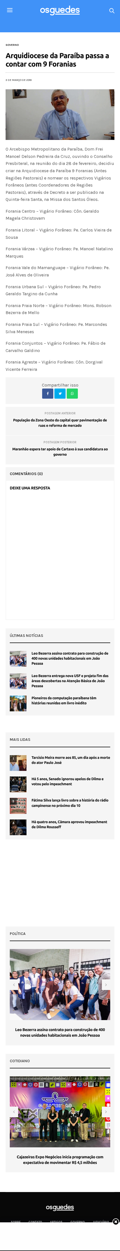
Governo (12, 45)
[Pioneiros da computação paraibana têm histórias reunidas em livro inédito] (18, 703)
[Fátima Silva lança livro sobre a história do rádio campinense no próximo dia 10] (18, 806)
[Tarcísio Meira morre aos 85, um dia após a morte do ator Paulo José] (18, 763)
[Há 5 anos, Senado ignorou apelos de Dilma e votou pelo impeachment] (18, 784)
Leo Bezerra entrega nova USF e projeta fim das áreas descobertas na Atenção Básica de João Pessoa (70, 681)
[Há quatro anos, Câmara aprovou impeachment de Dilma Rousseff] (18, 827)
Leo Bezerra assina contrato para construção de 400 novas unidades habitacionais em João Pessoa (70, 658)
